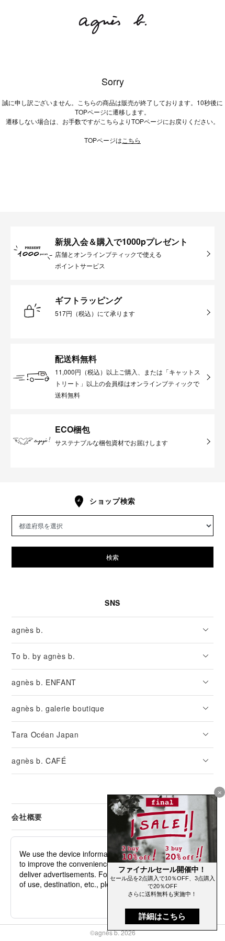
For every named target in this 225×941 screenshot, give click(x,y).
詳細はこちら (162, 916)
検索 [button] (112, 556)
